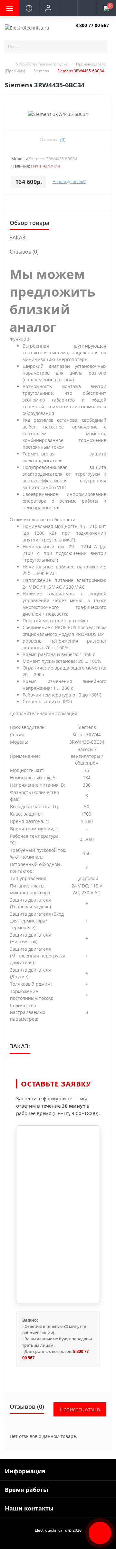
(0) (62, 139)
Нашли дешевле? (69, 181)
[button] (48, 8)
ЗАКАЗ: (18, 237)
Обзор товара (29, 223)
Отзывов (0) (24, 251)
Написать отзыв (80, 1409)
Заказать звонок (90, 30)
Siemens (41, 71)
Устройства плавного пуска (42, 64)
